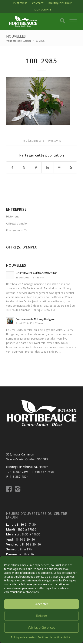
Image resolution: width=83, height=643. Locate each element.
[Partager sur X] (24, 167)
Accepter (41, 604)
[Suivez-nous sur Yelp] (71, 167)
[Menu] (71, 21)
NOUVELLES (16, 36)
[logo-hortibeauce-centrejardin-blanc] (34, 21)
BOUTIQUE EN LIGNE (60, 3)
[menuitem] (20, 3)
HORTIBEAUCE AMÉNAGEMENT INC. (36, 273)
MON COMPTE (42, 9)
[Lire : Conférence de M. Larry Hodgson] (10, 321)
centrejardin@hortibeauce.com (27, 467)
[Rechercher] (60, 21)
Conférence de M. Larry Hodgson (35, 319)
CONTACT (38, 3)
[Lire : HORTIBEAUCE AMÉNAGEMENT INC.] (10, 275)
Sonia (57, 140)
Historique (13, 216)
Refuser (41, 616)
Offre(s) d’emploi (16, 223)
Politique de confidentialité (54, 637)
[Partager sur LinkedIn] (47, 167)
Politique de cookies (23, 637)
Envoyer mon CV (16, 230)
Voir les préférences (41, 627)
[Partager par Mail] (59, 167)
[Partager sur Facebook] (12, 167)
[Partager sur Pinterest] (36, 167)
